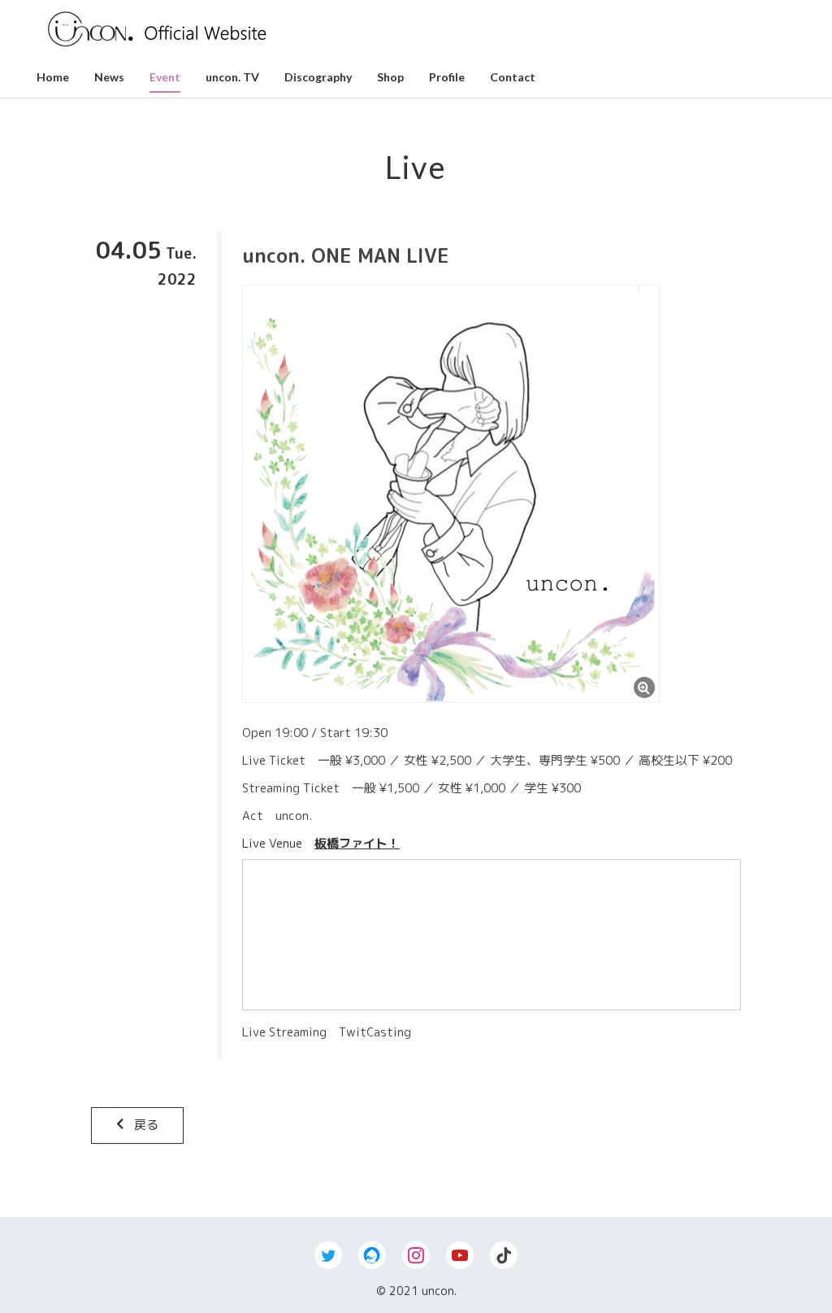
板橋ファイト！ (357, 843)
